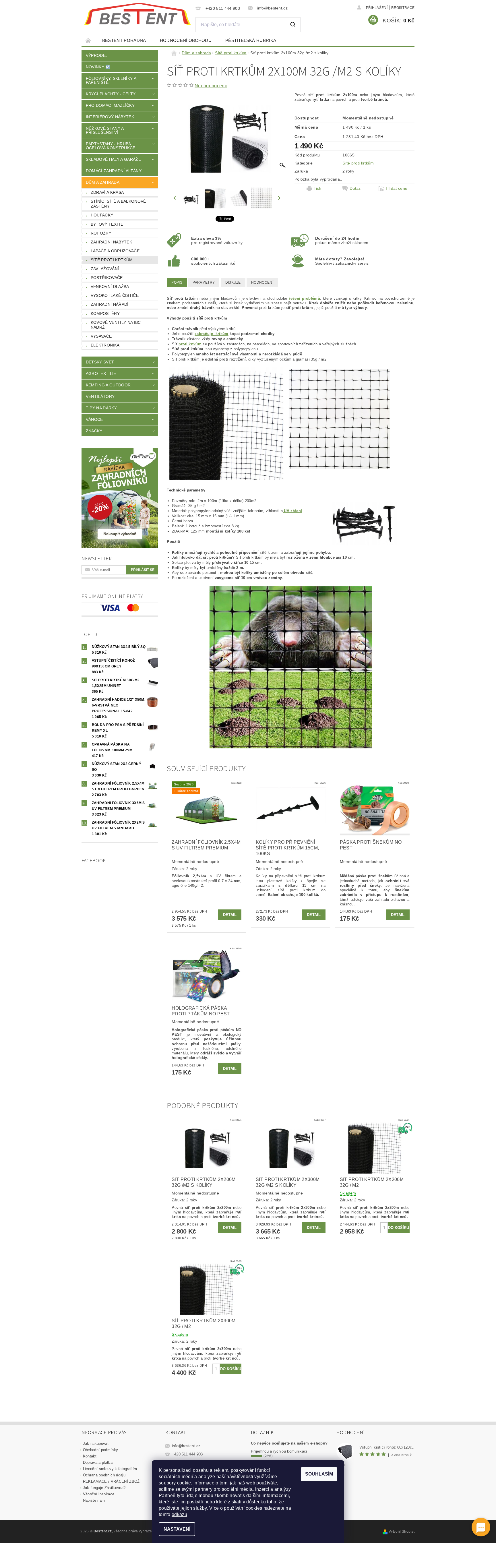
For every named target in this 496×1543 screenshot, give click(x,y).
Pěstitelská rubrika (250, 40)
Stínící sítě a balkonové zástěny (118, 204)
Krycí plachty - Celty (111, 94)
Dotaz (355, 188)
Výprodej (97, 55)
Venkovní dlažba (110, 286)
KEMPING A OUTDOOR (108, 385)
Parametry (204, 282)
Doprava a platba (98, 1462)
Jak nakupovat (95, 1443)
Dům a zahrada (102, 182)
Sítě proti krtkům (112, 260)
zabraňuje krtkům (211, 334)
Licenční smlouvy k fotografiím (110, 1469)
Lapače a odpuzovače (115, 251)
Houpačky (102, 215)
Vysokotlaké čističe (115, 295)
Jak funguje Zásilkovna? (104, 1488)
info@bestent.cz (186, 1446)
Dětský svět (100, 362)
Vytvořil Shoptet (401, 1532)
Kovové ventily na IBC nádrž (116, 325)
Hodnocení (262, 282)
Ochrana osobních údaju (104, 1475)
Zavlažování (105, 268)
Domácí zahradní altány (114, 171)
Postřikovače (107, 277)
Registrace (402, 8)
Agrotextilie (101, 373)
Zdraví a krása (107, 192)
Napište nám (94, 1500)
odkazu (179, 1514)
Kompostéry (105, 313)
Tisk (317, 188)
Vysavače (101, 336)
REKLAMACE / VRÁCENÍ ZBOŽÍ (112, 1481)
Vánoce (94, 419)
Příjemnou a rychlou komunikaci (279, 1451)
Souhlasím (319, 1474)
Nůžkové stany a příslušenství (105, 130)
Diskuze (233, 282)
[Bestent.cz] (137, 14)
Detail (230, 915)
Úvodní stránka (88, 40)
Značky (94, 431)
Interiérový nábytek (110, 117)
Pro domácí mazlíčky (110, 105)
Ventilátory (100, 396)
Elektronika (105, 345)
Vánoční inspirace (98, 1494)
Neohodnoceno (211, 85)
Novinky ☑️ (98, 67)
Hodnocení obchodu (186, 40)
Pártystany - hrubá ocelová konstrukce (110, 146)
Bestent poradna (124, 40)
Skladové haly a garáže (113, 159)
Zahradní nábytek (111, 242)
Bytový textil (107, 224)
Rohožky (101, 233)
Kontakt (89, 1456)
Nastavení (177, 1529)
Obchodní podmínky (100, 1450)
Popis (176, 282)
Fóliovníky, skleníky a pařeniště (111, 80)
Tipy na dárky (101, 408)
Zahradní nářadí (110, 304)
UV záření (292, 511)
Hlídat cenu (397, 188)
